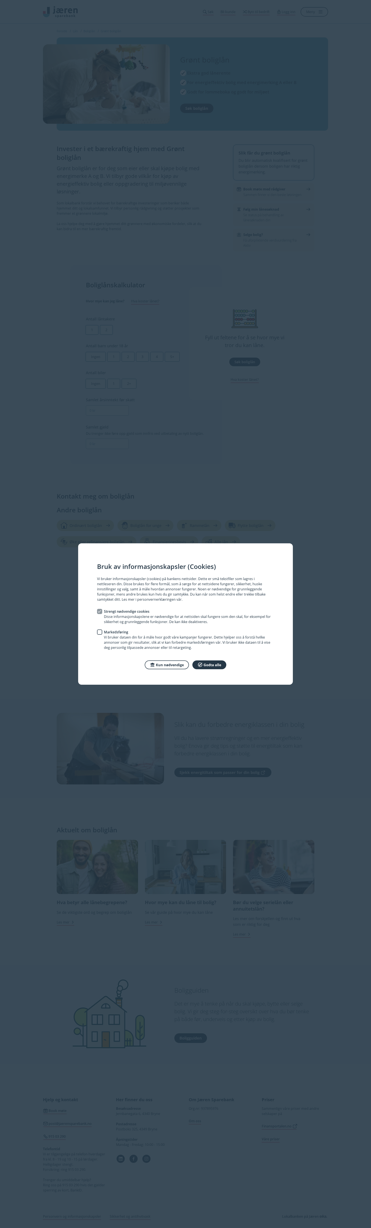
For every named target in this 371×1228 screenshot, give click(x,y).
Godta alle (212, 665)
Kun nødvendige (170, 665)
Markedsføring (116, 632)
